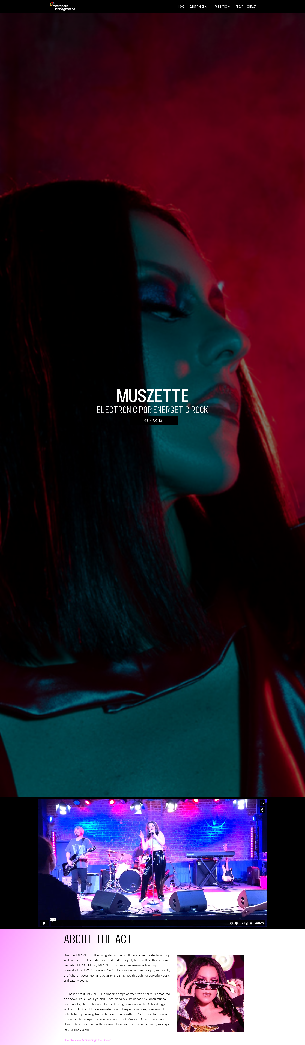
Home (181, 6)
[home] (62, 6)
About (239, 6)
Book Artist (154, 420)
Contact (252, 6)
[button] (198, 6)
